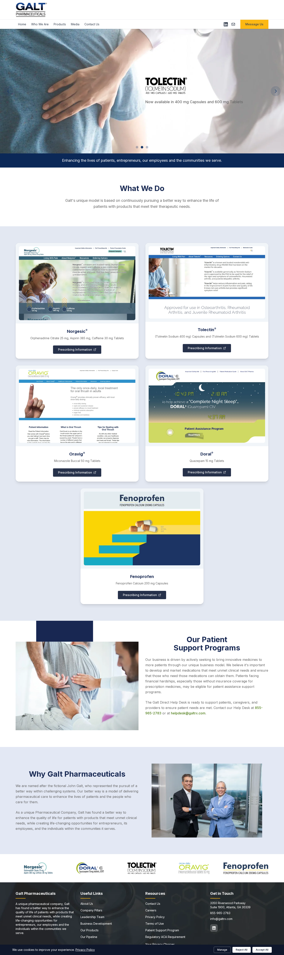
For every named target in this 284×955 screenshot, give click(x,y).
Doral (206, 454)
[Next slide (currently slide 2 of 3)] (276, 91)
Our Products (89, 930)
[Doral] (90, 868)
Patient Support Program (162, 930)
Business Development (96, 923)
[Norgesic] (38, 868)
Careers (150, 910)
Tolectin (207, 329)
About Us (86, 903)
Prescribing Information (75, 349)
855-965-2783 (220, 913)
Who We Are (40, 24)
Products (60, 24)
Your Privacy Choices (160, 944)
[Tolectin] (142, 868)
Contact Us (91, 24)
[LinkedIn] (226, 24)
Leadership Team (92, 917)
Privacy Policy (155, 917)
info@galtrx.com (221, 919)
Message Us (254, 24)
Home (22, 24)
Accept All (262, 949)
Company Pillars (91, 910)
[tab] (137, 147)
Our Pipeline (88, 937)
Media (75, 24)
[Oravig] (194, 868)
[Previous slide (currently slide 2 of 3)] (8, 91)
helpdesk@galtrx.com (188, 713)
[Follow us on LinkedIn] (214, 928)
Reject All (241, 949)
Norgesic (77, 331)
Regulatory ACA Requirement (165, 937)
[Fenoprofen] (245, 868)
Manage (222, 949)
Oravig (77, 454)
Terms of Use (154, 923)
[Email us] (233, 24)
